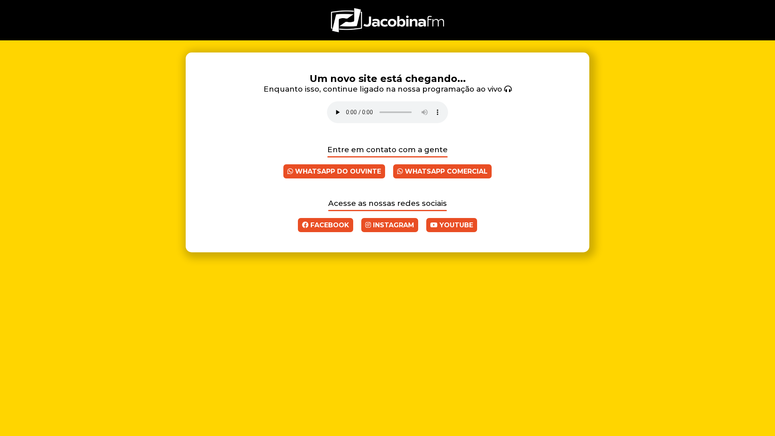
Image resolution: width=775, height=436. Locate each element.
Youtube (455, 225)
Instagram (392, 225)
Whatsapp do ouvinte (337, 171)
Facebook (328, 225)
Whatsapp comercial (445, 171)
